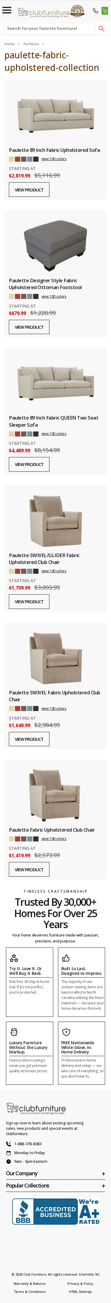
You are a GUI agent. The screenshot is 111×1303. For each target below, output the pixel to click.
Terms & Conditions (30, 1291)
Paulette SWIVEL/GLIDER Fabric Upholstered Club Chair (44, 558)
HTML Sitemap (80, 1291)
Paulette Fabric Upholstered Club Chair (52, 829)
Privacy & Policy (80, 1283)
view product (29, 190)
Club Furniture (34, 1274)
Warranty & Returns (30, 1283)
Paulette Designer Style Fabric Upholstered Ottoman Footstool (45, 284)
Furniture (31, 43)
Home (9, 43)
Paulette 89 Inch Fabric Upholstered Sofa (54, 149)
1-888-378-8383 (27, 1143)
